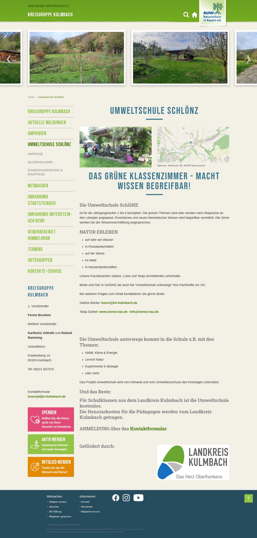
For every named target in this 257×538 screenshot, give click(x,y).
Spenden (53, 506)
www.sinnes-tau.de (113, 311)
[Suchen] (186, 15)
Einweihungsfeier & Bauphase (45, 172)
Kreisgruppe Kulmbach (49, 111)
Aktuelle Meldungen (47, 122)
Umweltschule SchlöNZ (49, 144)
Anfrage (35, 154)
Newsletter (87, 506)
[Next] (248, 59)
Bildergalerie (40, 162)
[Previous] (9, 59)
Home (31, 97)
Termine (35, 249)
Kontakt (85, 501)
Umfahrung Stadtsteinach (42, 200)
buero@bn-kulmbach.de (118, 303)
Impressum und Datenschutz (63, 524)
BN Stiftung (55, 511)
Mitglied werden (57, 501)
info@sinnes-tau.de (144, 311)
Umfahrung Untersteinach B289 (50, 217)
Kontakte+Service (45, 271)
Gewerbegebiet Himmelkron (42, 235)
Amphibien (37, 133)
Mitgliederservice (90, 511)
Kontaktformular (148, 429)
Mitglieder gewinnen (59, 516)
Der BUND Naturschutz (48, 6)
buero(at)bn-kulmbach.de (47, 396)
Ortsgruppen (40, 260)
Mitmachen (38, 186)
